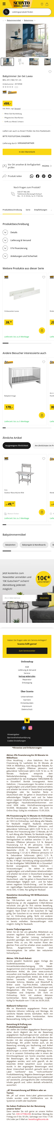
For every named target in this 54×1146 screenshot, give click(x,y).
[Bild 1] (7, 62)
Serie (28, 209)
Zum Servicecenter (27, 650)
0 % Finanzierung (18, 248)
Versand (17, 109)
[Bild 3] (34, 62)
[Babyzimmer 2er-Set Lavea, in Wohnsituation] (27, 40)
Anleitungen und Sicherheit (23, 256)
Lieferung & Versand (20, 240)
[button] (3, 4)
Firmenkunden (27, 703)
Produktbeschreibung (12, 209)
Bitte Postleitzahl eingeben (16, 136)
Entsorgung (27, 682)
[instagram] (30, 728)
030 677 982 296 (23, 192)
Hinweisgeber (13, 734)
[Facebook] (37, 176)
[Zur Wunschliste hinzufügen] (50, 72)
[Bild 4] (47, 62)
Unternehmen (27, 696)
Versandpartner (26, 143)
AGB (27, 667)
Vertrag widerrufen (27, 676)
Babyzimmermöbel (14, 534)
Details (13, 232)
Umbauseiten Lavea (11, 274)
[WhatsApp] (31, 176)
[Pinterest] (43, 176)
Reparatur (27, 679)
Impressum (27, 706)
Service (27, 673)
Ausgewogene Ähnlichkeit (16, 445)
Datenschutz (27, 709)
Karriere (27, 700)
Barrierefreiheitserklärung (18, 737)
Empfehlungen (40, 209)
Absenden (44, 598)
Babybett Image (10, 359)
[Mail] (49, 176)
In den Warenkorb (27, 152)
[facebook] (24, 728)
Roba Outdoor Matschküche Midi (17, 456)
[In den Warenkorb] (42, 330)
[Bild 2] (20, 62)
